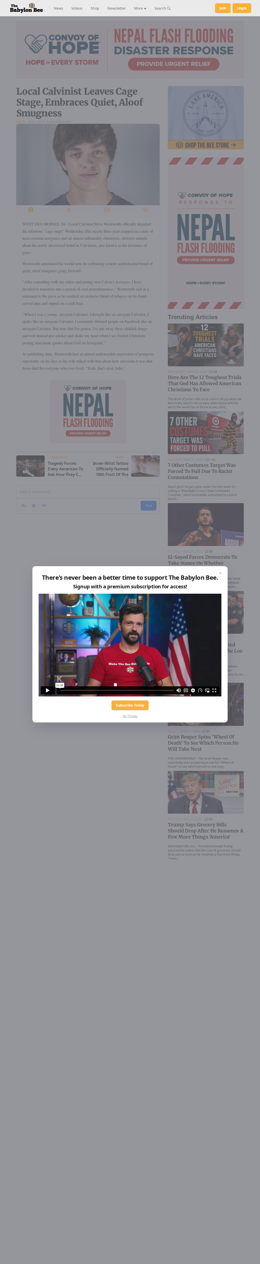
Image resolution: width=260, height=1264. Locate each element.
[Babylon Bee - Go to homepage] (26, 8)
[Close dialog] (220, 573)
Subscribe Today (130, 705)
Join (222, 8)
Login (242, 8)
